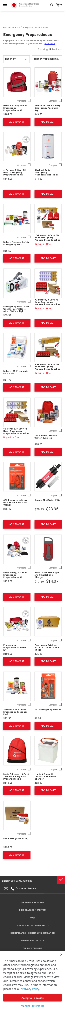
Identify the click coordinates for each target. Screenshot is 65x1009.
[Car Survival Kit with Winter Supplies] (48, 412)
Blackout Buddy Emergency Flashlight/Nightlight (46, 172)
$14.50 (38, 178)
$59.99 (7, 315)
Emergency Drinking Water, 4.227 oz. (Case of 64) (46, 647)
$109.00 (7, 654)
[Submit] (61, 880)
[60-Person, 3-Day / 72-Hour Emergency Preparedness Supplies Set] (17, 412)
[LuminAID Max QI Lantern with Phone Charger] (48, 750)
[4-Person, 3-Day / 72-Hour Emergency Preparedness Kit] (17, 146)
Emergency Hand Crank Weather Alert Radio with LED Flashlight (16, 308)
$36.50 (7, 251)
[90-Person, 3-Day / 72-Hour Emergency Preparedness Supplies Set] (48, 283)
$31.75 (7, 380)
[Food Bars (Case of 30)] (17, 815)
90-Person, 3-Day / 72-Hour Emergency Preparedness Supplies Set (47, 303)
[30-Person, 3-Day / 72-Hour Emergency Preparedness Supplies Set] (48, 347)
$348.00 (7, 178)
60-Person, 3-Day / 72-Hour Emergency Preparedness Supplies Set (16, 432)
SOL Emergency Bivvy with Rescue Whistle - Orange (15, 502)
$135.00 (7, 581)
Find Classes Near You (32, 910)
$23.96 (52, 509)
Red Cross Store (11, 27)
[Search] (52, 7)
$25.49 (7, 509)
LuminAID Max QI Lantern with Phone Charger (45, 776)
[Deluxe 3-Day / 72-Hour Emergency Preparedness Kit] (17, 82)
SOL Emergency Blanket (47, 710)
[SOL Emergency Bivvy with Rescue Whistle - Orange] (17, 476)
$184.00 (7, 114)
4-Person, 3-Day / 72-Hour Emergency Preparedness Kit (15, 172)
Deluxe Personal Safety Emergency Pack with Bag (47, 108)
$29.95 (39, 509)
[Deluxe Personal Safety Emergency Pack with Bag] (48, 82)
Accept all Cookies (33, 998)
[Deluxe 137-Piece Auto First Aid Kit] (17, 347)
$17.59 (39, 581)
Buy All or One (42, 244)
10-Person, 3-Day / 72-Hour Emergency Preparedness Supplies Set (47, 239)
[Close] (61, 954)
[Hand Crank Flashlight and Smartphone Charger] (48, 549)
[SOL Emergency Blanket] (48, 686)
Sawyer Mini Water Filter (48, 500)
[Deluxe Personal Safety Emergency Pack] (17, 218)
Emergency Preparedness (35, 27)
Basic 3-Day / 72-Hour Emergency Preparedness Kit (15, 575)
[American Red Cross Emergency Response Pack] (17, 686)
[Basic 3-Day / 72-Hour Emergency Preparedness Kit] (17, 549)
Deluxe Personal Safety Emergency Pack (16, 243)
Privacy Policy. (31, 989)
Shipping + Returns (32, 902)
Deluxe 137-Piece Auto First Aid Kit (15, 372)
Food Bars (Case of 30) (15, 839)
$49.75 (38, 114)
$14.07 (52, 581)
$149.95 (7, 783)
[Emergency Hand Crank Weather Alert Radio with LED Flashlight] (17, 283)
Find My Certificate (32, 941)
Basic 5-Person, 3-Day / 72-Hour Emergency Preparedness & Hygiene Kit (16, 777)
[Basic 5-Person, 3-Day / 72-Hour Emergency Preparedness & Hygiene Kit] (17, 750)
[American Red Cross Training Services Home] (25, 5)
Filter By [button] (10, 59)
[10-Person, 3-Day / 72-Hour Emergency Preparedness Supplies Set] (48, 218)
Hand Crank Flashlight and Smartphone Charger (46, 575)
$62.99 (38, 783)
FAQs (32, 918)
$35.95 (38, 654)
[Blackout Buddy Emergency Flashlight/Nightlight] (48, 146)
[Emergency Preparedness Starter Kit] (17, 621)
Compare (21, 101)
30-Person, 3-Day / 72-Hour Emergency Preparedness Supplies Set (47, 368)
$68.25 (38, 444)
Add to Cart (16, 122)
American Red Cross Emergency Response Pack (15, 712)
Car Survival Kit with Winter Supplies (45, 436)
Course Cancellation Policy (33, 925)
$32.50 (7, 718)
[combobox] (47, 59)
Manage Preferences (32, 1005)
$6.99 (37, 718)
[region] (32, 980)
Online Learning (32, 948)
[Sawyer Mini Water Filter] (48, 476)
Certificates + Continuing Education (32, 933)
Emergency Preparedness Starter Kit (15, 647)
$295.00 (7, 847)
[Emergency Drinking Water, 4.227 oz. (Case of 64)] (48, 621)
